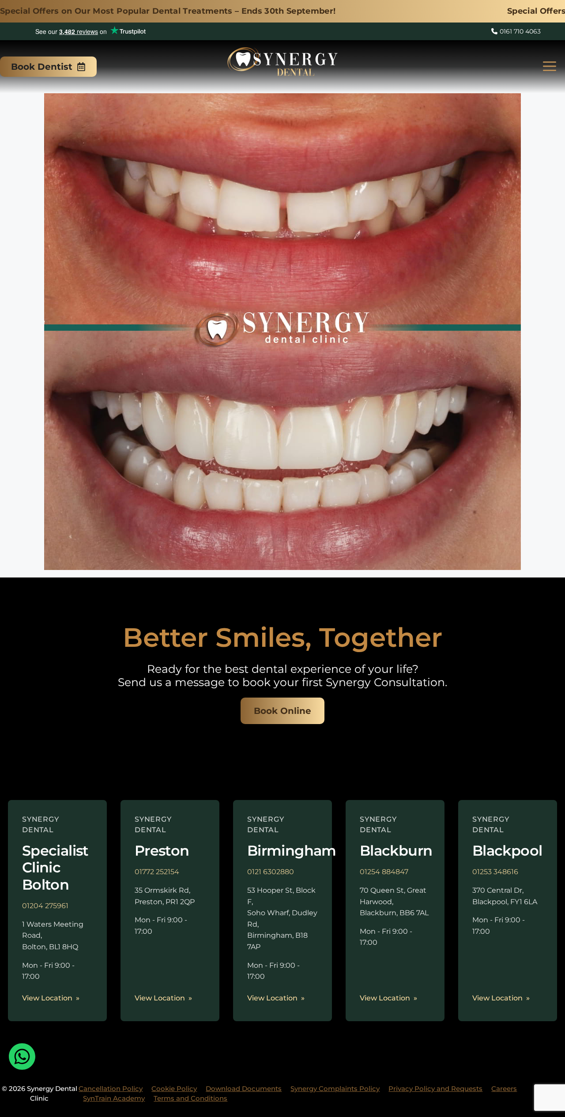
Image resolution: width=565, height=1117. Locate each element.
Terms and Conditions (190, 1098)
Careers (504, 1088)
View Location (47, 998)
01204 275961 (45, 906)
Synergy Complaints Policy (335, 1088)
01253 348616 (495, 872)
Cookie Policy (174, 1088)
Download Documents (244, 1088)
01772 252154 (157, 872)
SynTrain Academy (114, 1098)
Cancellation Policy (111, 1088)
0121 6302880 (270, 872)
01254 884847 (384, 872)
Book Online (282, 711)
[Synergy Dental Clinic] (282, 64)
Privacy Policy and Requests (435, 1088)
